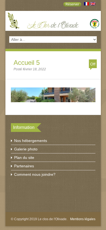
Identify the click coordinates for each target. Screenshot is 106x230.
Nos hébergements (30, 140)
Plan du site (24, 157)
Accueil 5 (27, 62)
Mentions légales (82, 219)
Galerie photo (26, 149)
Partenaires (24, 166)
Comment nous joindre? (34, 174)
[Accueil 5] (53, 103)
